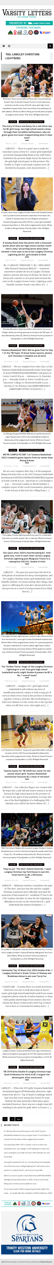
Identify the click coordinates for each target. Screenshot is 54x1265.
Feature (13, 121)
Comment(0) (43, 143)
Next (18, 1119)
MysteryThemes (46, 1262)
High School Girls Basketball (31, 121)
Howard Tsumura (27, 143)
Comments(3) (43, 260)
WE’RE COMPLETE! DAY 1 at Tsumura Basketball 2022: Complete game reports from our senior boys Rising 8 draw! (27, 457)
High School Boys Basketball (31, 345)
